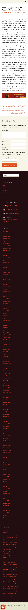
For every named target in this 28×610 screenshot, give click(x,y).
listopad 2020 (6, 390)
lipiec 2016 (5, 515)
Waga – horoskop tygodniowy (10, 588)
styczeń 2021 (6, 385)
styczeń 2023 (6, 327)
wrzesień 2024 (6, 279)
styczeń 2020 (6, 414)
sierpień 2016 (6, 512)
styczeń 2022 (6, 356)
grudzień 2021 (6, 359)
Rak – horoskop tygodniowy (9, 569)
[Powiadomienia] (3, 607)
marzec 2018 (6, 467)
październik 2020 (7, 392)
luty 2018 (5, 469)
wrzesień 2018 (6, 452)
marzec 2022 (6, 351)
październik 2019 (7, 421)
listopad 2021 (6, 361)
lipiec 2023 (5, 313)
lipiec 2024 (5, 284)
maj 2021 (5, 375)
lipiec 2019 (5, 428)
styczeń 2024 (6, 298)
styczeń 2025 (6, 270)
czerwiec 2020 (6, 402)
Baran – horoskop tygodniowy (10, 535)
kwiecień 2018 (6, 464)
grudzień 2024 (6, 272)
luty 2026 (5, 241)
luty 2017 (5, 498)
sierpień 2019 (6, 426)
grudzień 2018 (6, 445)
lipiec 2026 (5, 233)
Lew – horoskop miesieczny (9, 562)
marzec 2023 (6, 322)
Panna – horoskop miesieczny (10, 567)
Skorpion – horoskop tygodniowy (11, 579)
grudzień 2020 (6, 387)
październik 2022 (7, 334)
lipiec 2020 (5, 399)
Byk (10, 217)
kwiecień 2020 (6, 407)
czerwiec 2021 (6, 373)
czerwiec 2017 (6, 488)
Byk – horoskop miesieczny (9, 547)
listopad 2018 (6, 448)
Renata (4, 14)
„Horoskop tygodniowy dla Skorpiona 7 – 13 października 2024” (14, 112)
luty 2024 (5, 296)
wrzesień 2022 (6, 337)
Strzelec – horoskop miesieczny (10, 586)
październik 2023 (7, 306)
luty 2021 (5, 383)
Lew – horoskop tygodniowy (9, 559)
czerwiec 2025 (6, 258)
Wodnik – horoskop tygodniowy (10, 593)
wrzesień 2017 (6, 481)
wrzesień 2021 (6, 366)
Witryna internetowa (5, 148)
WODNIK (5, 188)
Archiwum (17, 12)
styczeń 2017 (6, 500)
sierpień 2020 (6, 397)
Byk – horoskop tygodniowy (9, 544)
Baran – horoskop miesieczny (10, 537)
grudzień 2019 (6, 416)
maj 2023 (5, 318)
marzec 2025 (6, 265)
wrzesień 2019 (6, 423)
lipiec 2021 (5, 371)
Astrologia (5, 532)
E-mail (4, 144)
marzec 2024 (6, 294)
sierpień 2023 (6, 310)
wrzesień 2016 (6, 510)
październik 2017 (7, 479)
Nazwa (4, 141)
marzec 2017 (6, 496)
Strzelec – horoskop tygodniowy (10, 584)
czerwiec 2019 (6, 431)
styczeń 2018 (6, 472)
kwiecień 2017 (6, 493)
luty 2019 (5, 440)
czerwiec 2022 (6, 344)
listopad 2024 (6, 274)
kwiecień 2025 (6, 262)
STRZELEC (5, 192)
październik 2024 (7, 277)
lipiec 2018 (5, 457)
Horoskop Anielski (7, 549)
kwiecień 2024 (6, 291)
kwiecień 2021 (6, 378)
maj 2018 (5, 462)
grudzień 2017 (6, 474)
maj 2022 (5, 347)
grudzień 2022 (6, 330)
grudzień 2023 (6, 301)
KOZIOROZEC (6, 190)
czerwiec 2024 (6, 286)
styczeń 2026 (6, 243)
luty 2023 (5, 325)
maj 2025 (5, 260)
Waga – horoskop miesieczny (10, 591)
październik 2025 (7, 248)
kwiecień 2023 (6, 320)
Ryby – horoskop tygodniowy (10, 574)
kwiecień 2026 (6, 238)
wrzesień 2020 (6, 395)
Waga (23, 12)
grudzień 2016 (6, 503)
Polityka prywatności (7, 605)
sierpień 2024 (6, 282)
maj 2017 (5, 491)
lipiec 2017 (5, 486)
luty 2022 (5, 354)
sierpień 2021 (6, 368)
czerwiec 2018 (6, 460)
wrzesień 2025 (6, 250)
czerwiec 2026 (6, 236)
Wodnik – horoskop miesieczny (10, 596)
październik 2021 (7, 363)
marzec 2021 (6, 380)
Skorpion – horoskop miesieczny (10, 581)
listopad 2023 (6, 303)
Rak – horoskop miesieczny (9, 572)
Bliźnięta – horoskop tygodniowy (10, 539)
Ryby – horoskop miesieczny (9, 576)
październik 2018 (7, 450)
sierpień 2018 (6, 455)
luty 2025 (5, 267)
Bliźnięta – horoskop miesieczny (10, 542)
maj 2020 (5, 404)
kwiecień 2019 (6, 436)
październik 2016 (7, 508)
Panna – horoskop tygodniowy (10, 564)
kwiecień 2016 (6, 520)
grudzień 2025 (6, 245)
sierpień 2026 (6, 231)
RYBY (4, 185)
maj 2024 (5, 289)
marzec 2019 (6, 438)
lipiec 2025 (5, 255)
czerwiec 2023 (6, 315)
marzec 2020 (6, 409)
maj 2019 (5, 433)
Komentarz (5, 130)
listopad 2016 (6, 505)
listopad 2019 (6, 419)
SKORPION (5, 195)
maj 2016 (5, 517)
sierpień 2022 (6, 339)
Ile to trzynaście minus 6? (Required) (11, 158)
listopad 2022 (6, 332)
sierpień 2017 (6, 484)
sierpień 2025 (6, 253)
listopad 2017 (6, 476)
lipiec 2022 (5, 342)
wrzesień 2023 (6, 308)
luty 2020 (5, 411)
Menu (3, 1)
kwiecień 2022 (6, 349)
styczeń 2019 (6, 443)
